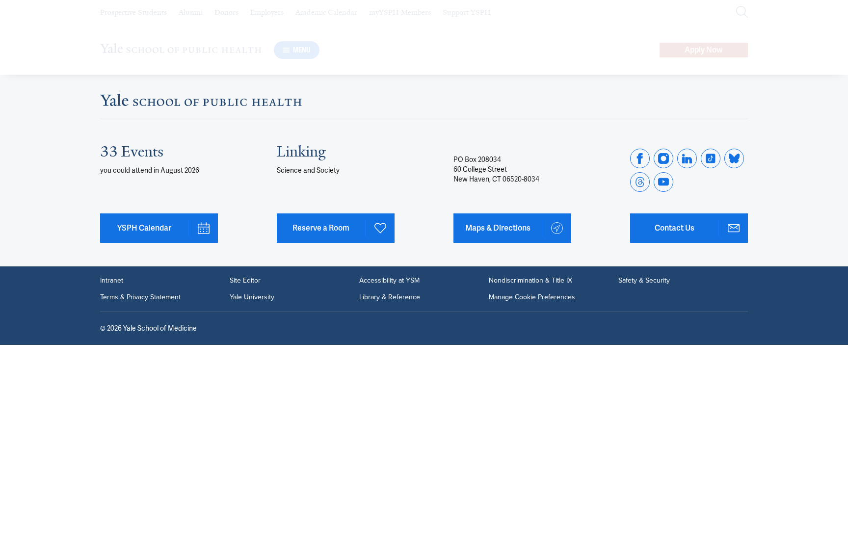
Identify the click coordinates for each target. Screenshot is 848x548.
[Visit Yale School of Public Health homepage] (201, 102)
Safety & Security (644, 280)
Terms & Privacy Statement (140, 297)
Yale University (252, 297)
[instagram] (663, 158)
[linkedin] (687, 158)
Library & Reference (389, 297)
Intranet (111, 280)
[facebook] (640, 158)
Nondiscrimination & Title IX (530, 280)
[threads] (640, 182)
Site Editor (245, 280)
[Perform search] (742, 12)
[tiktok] (710, 158)
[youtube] (663, 182)
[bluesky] (734, 158)
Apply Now (704, 50)
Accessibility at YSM (389, 280)
